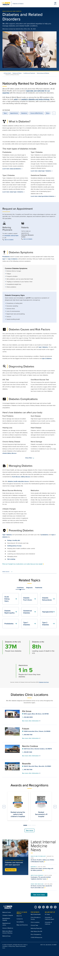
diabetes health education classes (18, 481)
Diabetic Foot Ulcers (29, 599)
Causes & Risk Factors (36, 113)
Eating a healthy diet (13, 540)
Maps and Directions (22, 925)
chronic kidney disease (9, 453)
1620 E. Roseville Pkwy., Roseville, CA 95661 (37, 766)
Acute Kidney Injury (10, 598)
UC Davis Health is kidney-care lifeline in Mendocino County (42, 861)
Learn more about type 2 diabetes (13, 192)
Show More (29, 458)
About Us (19, 916)
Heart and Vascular (37, 884)
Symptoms (24, 113)
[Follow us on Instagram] (51, 907)
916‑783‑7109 (28, 770)
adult (16, 99)
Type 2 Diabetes (48, 623)
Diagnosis (49, 113)
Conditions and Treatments (29, 73)
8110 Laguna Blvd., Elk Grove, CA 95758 (36, 714)
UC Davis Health (7, 73)
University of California (48, 923)
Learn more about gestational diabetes (43, 196)
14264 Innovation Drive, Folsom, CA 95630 (37, 731)
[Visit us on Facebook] (39, 907)
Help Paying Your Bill (36, 931)
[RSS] (55, 907)
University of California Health (49, 918)
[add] (5, 571)
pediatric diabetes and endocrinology (35, 99)
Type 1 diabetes (7, 535)
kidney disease (25, 477)
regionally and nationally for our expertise (26, 92)
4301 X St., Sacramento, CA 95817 (48, 944)
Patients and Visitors (17, 73)
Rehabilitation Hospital (6, 919)
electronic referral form (11, 236)
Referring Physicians (36, 928)
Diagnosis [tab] (29, 588)
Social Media (20, 922)
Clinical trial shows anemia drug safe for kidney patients (42, 869)
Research (34, 866)
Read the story (10, 870)
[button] (4, 806)
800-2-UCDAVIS (27, 239)
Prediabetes (6, 257)
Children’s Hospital (7, 915)
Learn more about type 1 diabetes (41, 171)
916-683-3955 (28, 717)
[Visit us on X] (47, 907)
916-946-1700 (28, 735)
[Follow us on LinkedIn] (43, 907)
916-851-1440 (28, 752)
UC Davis (47, 914)
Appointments (14, 113)
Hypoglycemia (48, 611)
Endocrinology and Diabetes (11, 11)
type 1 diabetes (43, 347)
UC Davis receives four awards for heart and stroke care (41, 887)
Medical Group (6, 936)
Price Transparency (36, 934)
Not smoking (11, 559)
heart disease (16, 477)
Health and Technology (38, 856)
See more (29, 830)
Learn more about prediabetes (11, 169)
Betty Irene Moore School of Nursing (7, 932)
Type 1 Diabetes (29, 623)
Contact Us (20, 919)
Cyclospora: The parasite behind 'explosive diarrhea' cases (40, 878)
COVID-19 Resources (36, 937)
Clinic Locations (35, 922)
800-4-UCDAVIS (9, 240)
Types (5, 113)
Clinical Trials (34, 925)
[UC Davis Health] (7, 907)
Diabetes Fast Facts (44, 682)
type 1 (4, 259)
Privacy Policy (12, 946)
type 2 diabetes (13, 259)
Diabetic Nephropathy (10, 611)
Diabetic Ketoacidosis (48, 599)
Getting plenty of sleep (14, 546)
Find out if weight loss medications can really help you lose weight (22, 564)
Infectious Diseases (37, 875)
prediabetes (44, 535)
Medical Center (6, 912)
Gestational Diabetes (29, 611)
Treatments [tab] (38, 588)
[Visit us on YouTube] (35, 907)
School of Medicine (7, 928)
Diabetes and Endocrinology (14, 860)
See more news (39, 894)
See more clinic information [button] (31, 721)
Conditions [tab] (20, 588)
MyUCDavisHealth (36, 914)
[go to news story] (15, 848)
